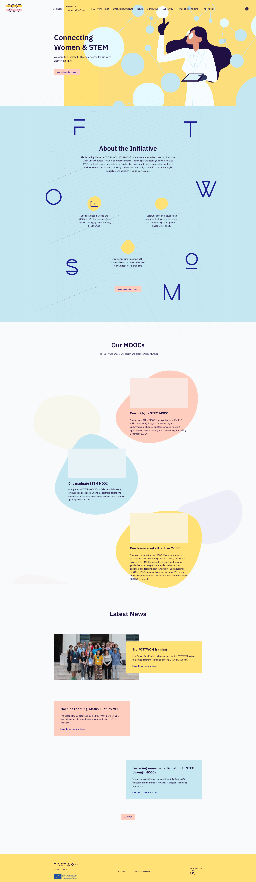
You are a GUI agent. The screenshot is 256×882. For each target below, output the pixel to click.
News (140, 9)
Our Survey (168, 9)
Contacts (57, 9)
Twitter (192, 873)
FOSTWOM (71, 6)
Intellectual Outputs (123, 9)
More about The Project (128, 289)
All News (128, 817)
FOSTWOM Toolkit (100, 9)
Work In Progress (76, 10)
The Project (208, 9)
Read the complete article (144, 666)
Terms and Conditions (187, 9)
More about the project (67, 72)
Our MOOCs (152, 9)
